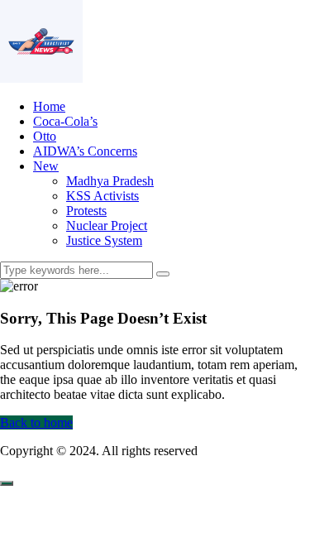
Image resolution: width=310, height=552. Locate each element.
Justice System (104, 240)
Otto (44, 136)
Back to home (36, 422)
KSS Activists (102, 196)
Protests (86, 211)
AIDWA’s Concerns (85, 151)
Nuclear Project (106, 225)
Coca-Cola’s (65, 121)
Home (49, 106)
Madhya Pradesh (110, 181)
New (46, 166)
